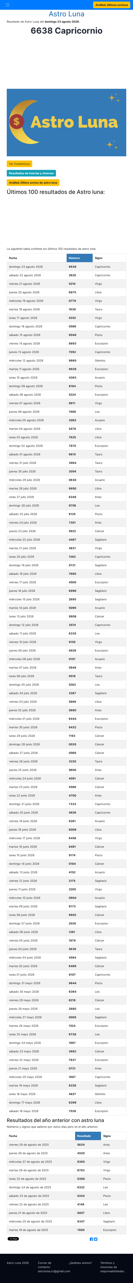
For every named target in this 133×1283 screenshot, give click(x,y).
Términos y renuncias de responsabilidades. (112, 1267)
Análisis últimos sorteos (111, 5)
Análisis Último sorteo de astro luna (33, 182)
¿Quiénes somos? (80, 1263)
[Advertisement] (65, 62)
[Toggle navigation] (7, 4)
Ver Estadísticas (19, 164)
